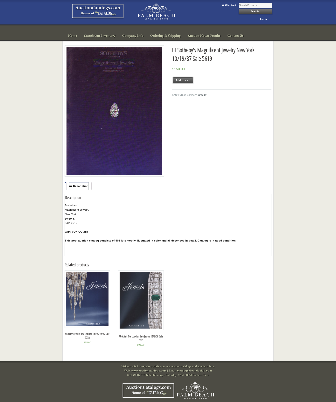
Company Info (132, 35)
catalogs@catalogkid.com (194, 370)
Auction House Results (204, 35)
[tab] (79, 186)
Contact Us (235, 35)
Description (80, 185)
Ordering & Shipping (165, 35)
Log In (263, 19)
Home (72, 35)
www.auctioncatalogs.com (148, 370)
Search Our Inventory (99, 35)
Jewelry (202, 95)
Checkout (230, 5)
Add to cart (183, 80)
